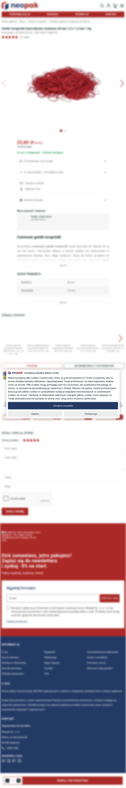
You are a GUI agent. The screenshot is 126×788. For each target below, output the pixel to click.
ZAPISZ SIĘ (109, 598)
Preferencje (91, 414)
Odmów (35, 414)
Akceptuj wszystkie (63, 405)
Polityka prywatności (16, 621)
